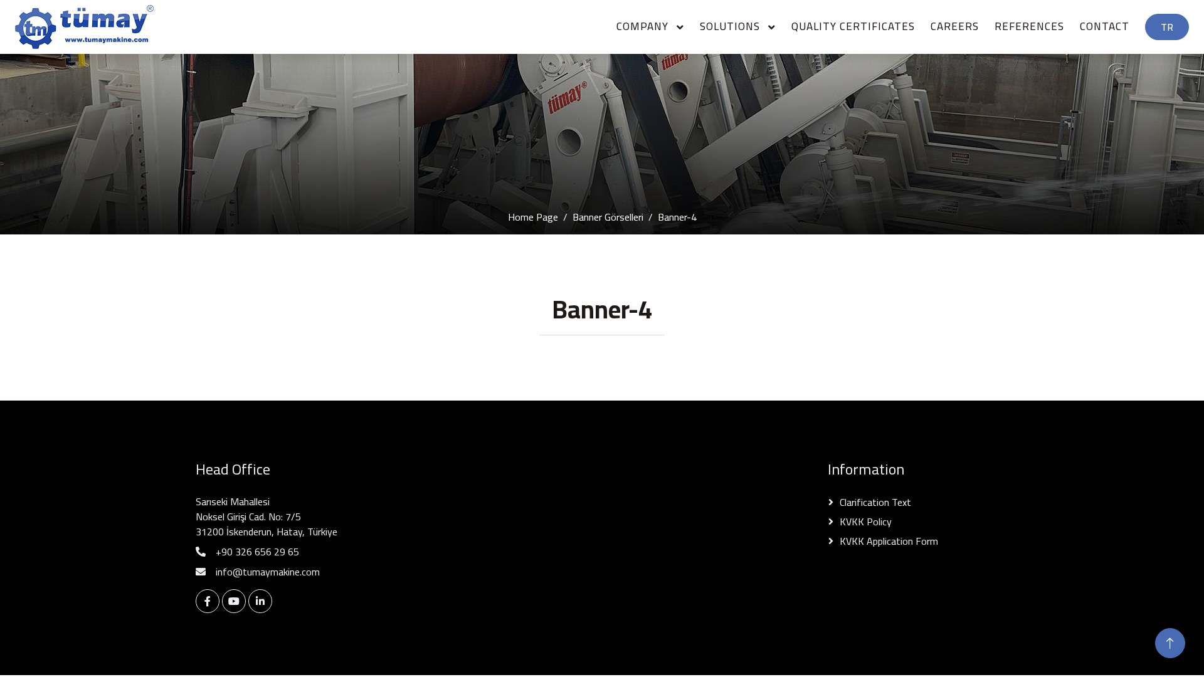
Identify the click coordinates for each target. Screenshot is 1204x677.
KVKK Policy (866, 521)
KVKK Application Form (889, 541)
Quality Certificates (853, 26)
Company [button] (644, 26)
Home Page (533, 216)
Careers (955, 26)
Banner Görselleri (608, 216)
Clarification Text (875, 502)
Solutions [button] (731, 26)
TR (1167, 27)
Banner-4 (677, 216)
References (1029, 26)
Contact (1104, 26)
